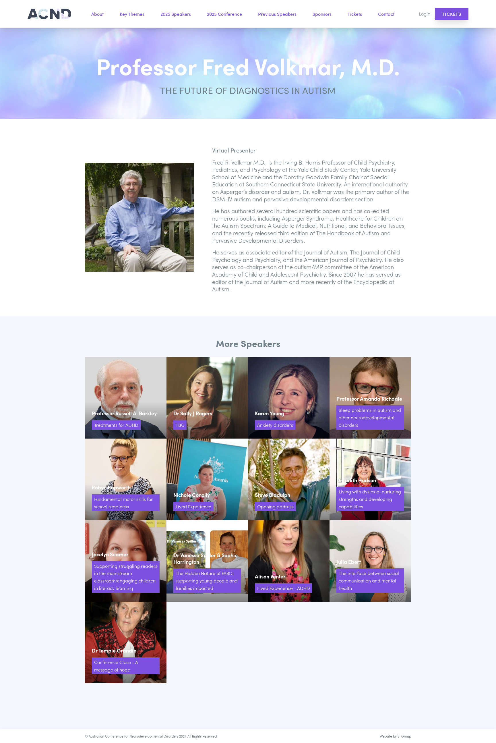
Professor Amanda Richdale (370, 398)
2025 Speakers (175, 14)
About (97, 14)
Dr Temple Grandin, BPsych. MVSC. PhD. (125, 642)
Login (424, 13)
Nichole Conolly (207, 479)
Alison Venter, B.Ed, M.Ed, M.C (289, 561)
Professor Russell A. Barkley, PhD (125, 398)
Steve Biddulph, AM (289, 479)
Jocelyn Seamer (125, 561)
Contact (386, 14)
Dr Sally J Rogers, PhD (207, 398)
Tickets (355, 14)
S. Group (404, 736)
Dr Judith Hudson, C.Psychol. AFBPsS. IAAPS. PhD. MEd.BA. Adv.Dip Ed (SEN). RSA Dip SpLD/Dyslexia (370, 479)
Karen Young (289, 398)
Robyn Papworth (125, 479)
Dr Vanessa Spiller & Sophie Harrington (207, 561)
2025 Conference (224, 14)
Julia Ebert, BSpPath (370, 561)
